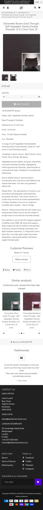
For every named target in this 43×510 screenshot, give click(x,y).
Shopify (37, 493)
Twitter (28, 461)
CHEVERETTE (23, 13)
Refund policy (7, 465)
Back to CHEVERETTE (22, 342)
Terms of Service (9, 461)
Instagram (29, 469)
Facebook (29, 458)
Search (4, 458)
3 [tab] (23, 333)
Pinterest (29, 465)
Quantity (5, 93)
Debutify (25, 496)
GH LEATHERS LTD (8, 13)
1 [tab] (19, 333)
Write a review (21, 259)
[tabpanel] (11, 310)
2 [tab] (21, 333)
